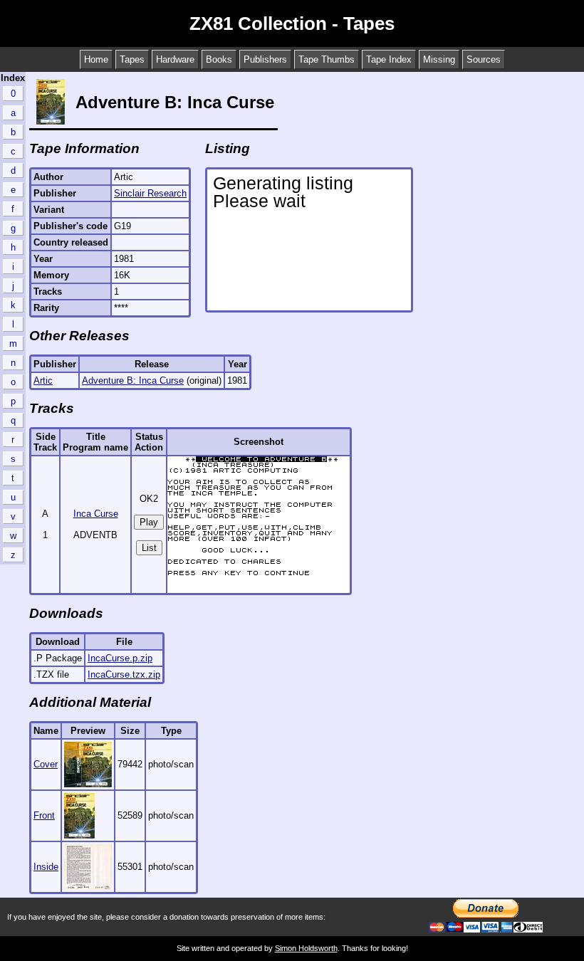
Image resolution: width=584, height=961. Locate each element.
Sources (483, 59)
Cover (45, 764)
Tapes (132, 59)
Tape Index (389, 59)
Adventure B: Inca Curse (133, 380)
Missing (439, 59)
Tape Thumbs (326, 59)
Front (44, 815)
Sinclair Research (150, 193)
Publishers (265, 59)
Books (219, 59)
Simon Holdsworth (306, 948)
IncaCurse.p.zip (120, 658)
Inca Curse (95, 513)
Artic (43, 380)
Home (96, 59)
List (149, 547)
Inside (45, 866)
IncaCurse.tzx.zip (124, 674)
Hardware (175, 59)
